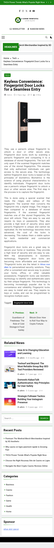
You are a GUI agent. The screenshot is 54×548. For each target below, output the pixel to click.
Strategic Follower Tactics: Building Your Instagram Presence (31, 399)
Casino (9, 490)
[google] (30, 11)
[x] (26, 11)
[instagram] (23, 11)
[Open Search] (46, 37)
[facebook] (19, 11)
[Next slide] (50, 2)
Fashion (9, 495)
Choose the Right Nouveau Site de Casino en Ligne (27, 460)
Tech (7, 75)
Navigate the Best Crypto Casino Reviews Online (26, 466)
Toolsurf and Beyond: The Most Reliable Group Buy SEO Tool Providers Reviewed (33, 366)
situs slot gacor (11, 529)
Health (9, 506)
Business (10, 484)
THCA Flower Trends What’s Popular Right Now (24, 2)
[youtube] (34, 11)
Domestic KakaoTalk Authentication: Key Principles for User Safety (33, 382)
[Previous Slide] (46, 2)
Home (8, 511)
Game (8, 501)
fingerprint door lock (23, 303)
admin (9, 95)
